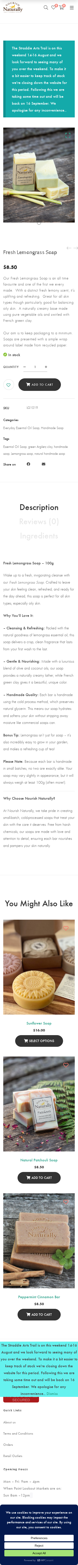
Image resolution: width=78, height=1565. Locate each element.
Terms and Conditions (18, 1433)
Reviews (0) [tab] (39, 521)
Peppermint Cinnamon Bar (39, 1296)
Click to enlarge (67, 135)
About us (9, 1422)
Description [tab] (39, 506)
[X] (36, 464)
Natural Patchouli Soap (39, 1159)
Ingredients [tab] (39, 535)
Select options (41, 1040)
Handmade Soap (52, 428)
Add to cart (42, 384)
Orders (8, 1444)
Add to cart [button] (41, 1177)
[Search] (46, 7)
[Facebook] (28, 464)
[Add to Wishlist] (8, 385)
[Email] (43, 464)
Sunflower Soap (39, 1023)
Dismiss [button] (52, 1393)
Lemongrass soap (22, 454)
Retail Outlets (12, 1456)
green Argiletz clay (40, 447)
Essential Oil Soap (15, 447)
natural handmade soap (49, 454)
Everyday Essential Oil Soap (21, 428)
